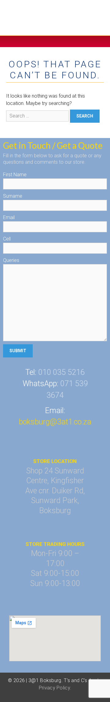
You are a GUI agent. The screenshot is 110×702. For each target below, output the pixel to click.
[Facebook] (48, 437)
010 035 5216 (61, 372)
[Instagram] (62, 437)
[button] (55, 41)
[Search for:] (38, 116)
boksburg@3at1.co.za (55, 421)
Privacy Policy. (55, 688)
